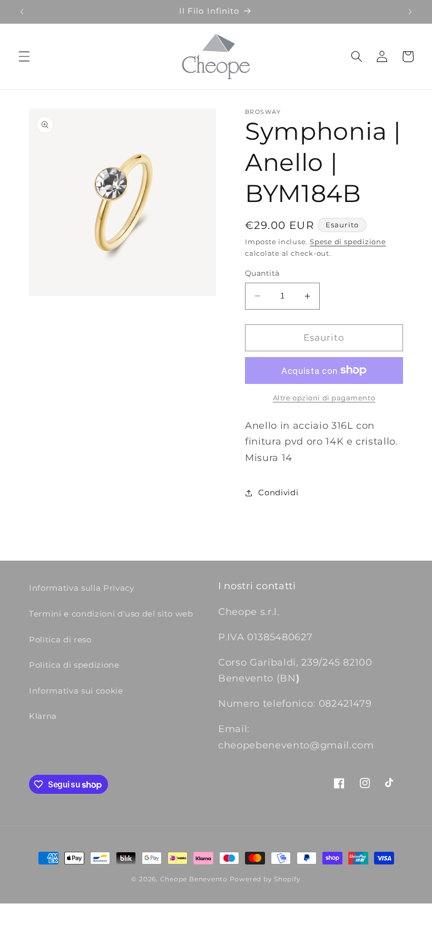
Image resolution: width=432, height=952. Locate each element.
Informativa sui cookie (76, 691)
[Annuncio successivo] (409, 11)
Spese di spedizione (348, 241)
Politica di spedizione (74, 665)
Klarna (43, 716)
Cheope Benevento (194, 879)
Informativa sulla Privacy (81, 588)
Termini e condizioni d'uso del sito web (111, 614)
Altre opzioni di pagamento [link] (324, 397)
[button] (24, 56)
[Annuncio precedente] (22, 11)
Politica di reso (60, 639)
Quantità (262, 273)
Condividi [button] (278, 492)
